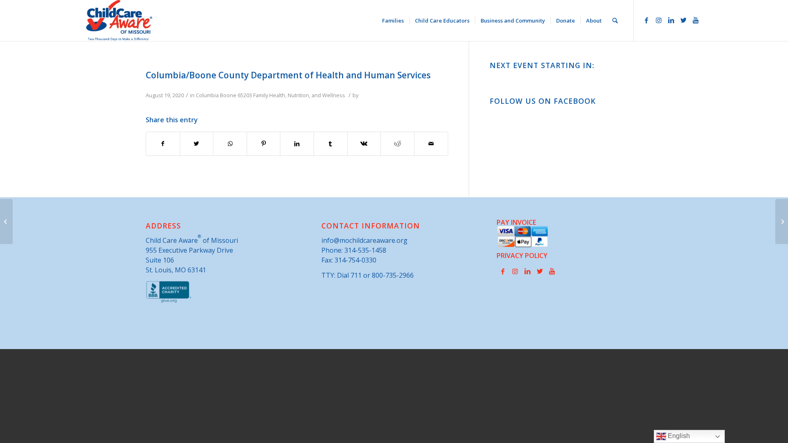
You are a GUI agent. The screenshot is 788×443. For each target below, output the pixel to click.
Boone (228, 95)
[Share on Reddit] (397, 143)
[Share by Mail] (431, 143)
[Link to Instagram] (659, 20)
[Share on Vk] (364, 143)
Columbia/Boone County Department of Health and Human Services (288, 75)
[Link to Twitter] (683, 20)
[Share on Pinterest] (263, 143)
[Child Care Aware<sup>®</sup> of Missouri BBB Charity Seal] (169, 301)
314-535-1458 (365, 250)
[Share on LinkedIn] (297, 143)
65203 (245, 95)
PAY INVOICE (516, 222)
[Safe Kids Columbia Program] (6, 221)
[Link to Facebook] (646, 20)
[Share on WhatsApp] (230, 143)
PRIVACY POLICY (522, 255)
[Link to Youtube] (696, 20)
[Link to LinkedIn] (671, 20)
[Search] (615, 20)
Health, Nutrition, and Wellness (307, 95)
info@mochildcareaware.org (364, 240)
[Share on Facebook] (163, 143)
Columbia (207, 95)
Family (260, 95)
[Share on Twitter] (196, 143)
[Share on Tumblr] (330, 143)
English (678, 435)
